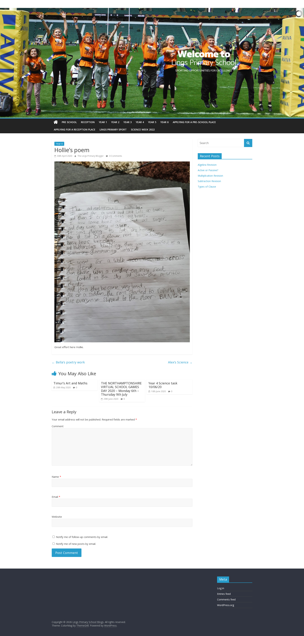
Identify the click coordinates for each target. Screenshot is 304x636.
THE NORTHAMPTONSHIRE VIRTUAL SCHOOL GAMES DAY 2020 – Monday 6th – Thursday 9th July (121, 389)
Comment (58, 426)
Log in (220, 588)
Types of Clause (207, 186)
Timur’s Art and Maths (70, 383)
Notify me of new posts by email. (76, 543)
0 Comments (115, 155)
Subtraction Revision (209, 181)
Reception (88, 122)
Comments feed (226, 599)
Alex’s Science (180, 362)
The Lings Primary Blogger (91, 155)
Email (56, 496)
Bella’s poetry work (68, 362)
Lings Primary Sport (113, 129)
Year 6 (164, 122)
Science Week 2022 (143, 129)
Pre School (69, 122)
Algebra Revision (207, 164)
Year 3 (128, 122)
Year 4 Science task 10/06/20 (162, 385)
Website (57, 516)
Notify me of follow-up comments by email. (82, 537)
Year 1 (103, 122)
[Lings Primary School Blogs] (56, 122)
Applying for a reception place (74, 129)
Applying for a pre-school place (194, 122)
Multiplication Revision (210, 175)
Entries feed (224, 594)
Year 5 (152, 122)
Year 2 (115, 122)
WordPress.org (225, 605)
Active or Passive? (208, 170)
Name (56, 476)
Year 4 (140, 122)
